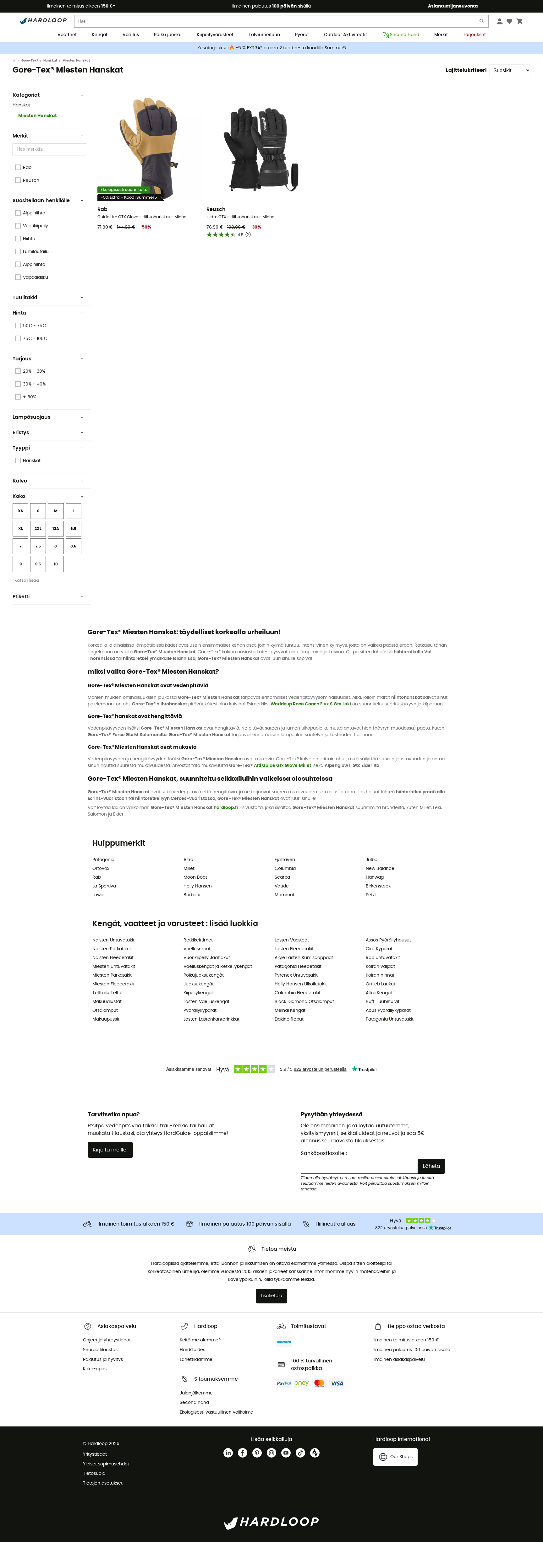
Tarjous (22, 358)
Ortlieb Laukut (380, 984)
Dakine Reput (289, 1019)
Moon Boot (195, 877)
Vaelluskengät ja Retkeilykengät (218, 966)
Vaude (282, 886)
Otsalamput (105, 1010)
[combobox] (50, 149)
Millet (305, 765)
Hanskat (50, 60)
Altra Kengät (379, 993)
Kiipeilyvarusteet (215, 35)
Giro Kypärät (379, 949)
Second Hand (404, 35)
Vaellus (131, 35)
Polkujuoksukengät (204, 975)
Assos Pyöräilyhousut (388, 940)
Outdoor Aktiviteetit (345, 35)
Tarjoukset (474, 35)
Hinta (19, 312)
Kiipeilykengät (198, 993)
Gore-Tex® (29, 60)
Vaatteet (67, 35)
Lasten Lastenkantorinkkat (211, 1019)
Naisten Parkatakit (111, 949)
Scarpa (282, 877)
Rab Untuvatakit (383, 958)
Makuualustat (107, 1002)
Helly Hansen (198, 886)
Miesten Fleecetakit (113, 984)
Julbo (371, 860)
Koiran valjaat (380, 966)
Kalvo (20, 480)
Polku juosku (168, 35)
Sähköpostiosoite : (324, 1153)
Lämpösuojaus (32, 417)
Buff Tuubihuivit (382, 1002)
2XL (38, 529)
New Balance (380, 868)
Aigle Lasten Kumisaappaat (304, 958)
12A (55, 529)
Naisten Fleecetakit (113, 958)
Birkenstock (378, 886)
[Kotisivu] (17, 60)
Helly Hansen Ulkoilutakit (301, 984)
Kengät (99, 35)
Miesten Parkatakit (112, 975)
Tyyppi (21, 447)
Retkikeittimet (198, 940)
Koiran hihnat (380, 975)
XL (20, 529)
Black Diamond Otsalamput (304, 1002)
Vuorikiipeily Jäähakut (207, 958)
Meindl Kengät (290, 1010)
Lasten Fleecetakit (294, 949)
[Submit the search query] (482, 22)
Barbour (192, 895)
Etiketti (21, 596)
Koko (19, 496)
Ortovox (100, 868)
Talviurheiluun (264, 35)
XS (20, 511)
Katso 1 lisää (26, 580)
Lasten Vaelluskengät (206, 1002)
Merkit (441, 35)
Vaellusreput (197, 949)
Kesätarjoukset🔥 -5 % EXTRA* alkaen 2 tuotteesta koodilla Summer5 (271, 48)
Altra (188, 860)
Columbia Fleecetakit (298, 993)
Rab (96, 877)
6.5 (73, 529)
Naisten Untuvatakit (113, 940)
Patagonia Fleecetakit (298, 966)
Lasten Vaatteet (292, 940)
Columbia (285, 868)
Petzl (371, 895)
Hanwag (375, 877)
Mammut (284, 895)
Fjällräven (285, 860)
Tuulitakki (25, 297)
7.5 (38, 546)
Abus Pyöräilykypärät (388, 1010)
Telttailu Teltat (107, 993)
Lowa (97, 895)
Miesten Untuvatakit (113, 966)
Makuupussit (105, 1019)
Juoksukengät (199, 984)
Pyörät (302, 35)
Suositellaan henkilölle (41, 200)
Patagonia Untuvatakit (390, 1019)
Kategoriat (26, 95)
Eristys (21, 432)
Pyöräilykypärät (200, 1010)
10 (56, 564)
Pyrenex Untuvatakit (296, 975)
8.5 (73, 546)
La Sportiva (104, 886)
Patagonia (103, 860)
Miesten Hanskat (37, 116)
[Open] (83, 149)
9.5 (38, 564)
